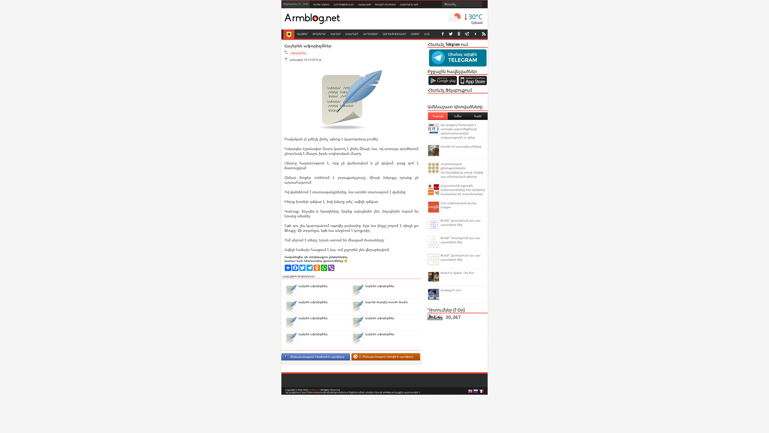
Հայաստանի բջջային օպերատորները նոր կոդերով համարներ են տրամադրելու (463, 190)
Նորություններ (344, 4)
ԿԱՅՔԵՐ (302, 34)
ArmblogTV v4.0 (451, 290)
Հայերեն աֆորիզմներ (313, 286)
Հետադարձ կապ (409, 4)
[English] (470, 392)
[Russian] (475, 392)
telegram (467, 34)
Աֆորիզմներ (298, 53)
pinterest (459, 34)
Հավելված (364, 4)
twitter (451, 34)
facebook (443, 34)
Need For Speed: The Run (457, 272)
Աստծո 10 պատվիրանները (461, 146)
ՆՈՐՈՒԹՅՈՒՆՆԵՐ (395, 34)
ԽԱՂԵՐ (336, 34)
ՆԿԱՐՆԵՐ (352, 34)
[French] (481, 392)
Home (288, 34)
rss (484, 34)
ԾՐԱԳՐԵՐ (319, 34)
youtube (475, 34)
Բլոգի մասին (321, 4)
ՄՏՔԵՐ (415, 34)
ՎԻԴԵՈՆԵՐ (370, 34)
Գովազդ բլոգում (385, 4)
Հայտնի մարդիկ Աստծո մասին (386, 302)
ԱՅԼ (427, 34)
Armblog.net (314, 390)
